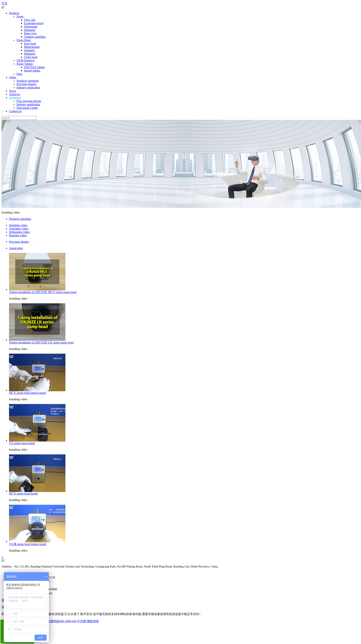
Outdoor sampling (35, 36)
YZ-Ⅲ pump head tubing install (27, 544)
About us (14, 94)
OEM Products (25, 60)
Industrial (29, 30)
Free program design (29, 101)
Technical (14, 97)
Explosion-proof (33, 23)
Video (12, 77)
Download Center (27, 107)
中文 (5, 3)
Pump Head (24, 40)
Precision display (27, 84)
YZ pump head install (22, 443)
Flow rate (29, 19)
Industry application (28, 87)
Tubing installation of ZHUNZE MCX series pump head (42, 292)
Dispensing (30, 26)
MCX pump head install (23, 493)
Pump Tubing (25, 63)
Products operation (28, 80)
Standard (29, 50)
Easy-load (30, 43)
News (12, 90)
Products (14, 13)
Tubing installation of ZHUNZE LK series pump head (41, 342)
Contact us (15, 111)
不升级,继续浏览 (88, 621)
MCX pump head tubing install (27, 392)
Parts (19, 74)
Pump (20, 16)
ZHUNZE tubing (34, 67)
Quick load (30, 57)
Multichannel (32, 46)
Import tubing (32, 70)
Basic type (30, 33)
